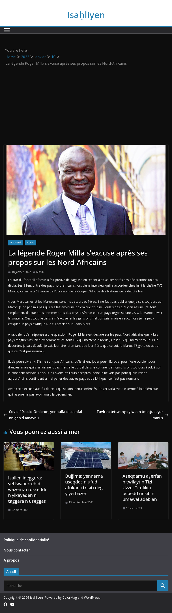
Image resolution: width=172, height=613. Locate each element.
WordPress (92, 597)
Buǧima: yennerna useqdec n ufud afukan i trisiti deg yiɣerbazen (84, 484)
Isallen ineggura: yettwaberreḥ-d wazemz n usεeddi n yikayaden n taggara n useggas (27, 489)
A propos (11, 560)
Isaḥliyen (86, 15)
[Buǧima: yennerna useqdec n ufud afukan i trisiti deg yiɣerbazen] (86, 445)
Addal (30, 242)
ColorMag (69, 597)
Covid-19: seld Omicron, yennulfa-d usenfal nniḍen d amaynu (45, 415)
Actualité (15, 242)
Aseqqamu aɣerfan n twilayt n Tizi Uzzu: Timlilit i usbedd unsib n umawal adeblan (142, 487)
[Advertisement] (86, 100)
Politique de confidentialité (26, 539)
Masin (40, 272)
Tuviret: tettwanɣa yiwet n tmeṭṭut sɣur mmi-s (130, 415)
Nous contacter (17, 550)
